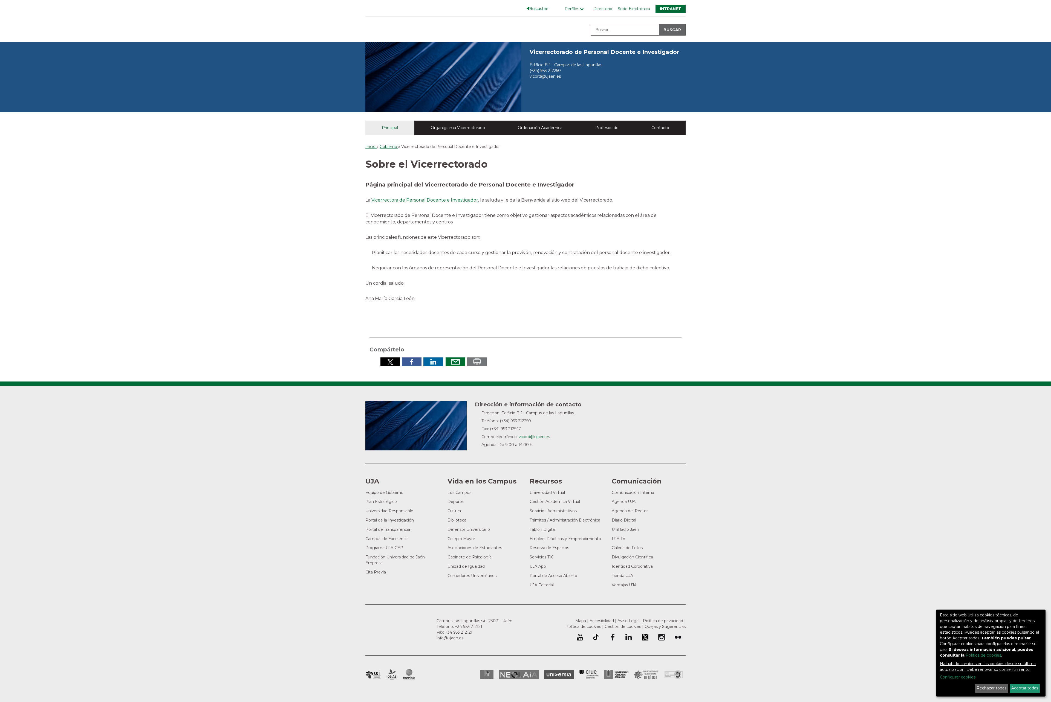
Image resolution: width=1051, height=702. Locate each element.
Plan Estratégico (381, 501)
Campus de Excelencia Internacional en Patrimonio (373, 674)
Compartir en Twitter (390, 361)
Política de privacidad (663, 620)
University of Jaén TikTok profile (596, 637)
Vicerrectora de (388, 200)
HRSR (486, 674)
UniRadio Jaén (625, 529)
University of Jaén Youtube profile (580, 637)
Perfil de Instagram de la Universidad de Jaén (661, 637)
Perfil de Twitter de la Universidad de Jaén (645, 637)
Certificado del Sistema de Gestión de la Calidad (673, 674)
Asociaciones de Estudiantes (474, 547)
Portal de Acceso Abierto (553, 575)
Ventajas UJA (624, 584)
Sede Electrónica (634, 8)
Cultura (454, 510)
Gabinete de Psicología (469, 557)
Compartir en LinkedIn (433, 361)
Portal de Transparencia (387, 529)
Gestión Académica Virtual (555, 501)
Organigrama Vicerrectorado (458, 127)
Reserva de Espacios (549, 547)
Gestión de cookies (623, 626)
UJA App (538, 566)
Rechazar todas (991, 688)
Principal (390, 127)
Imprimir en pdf (477, 361)
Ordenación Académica (540, 127)
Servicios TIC (542, 557)
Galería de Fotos (627, 547)
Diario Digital (624, 520)
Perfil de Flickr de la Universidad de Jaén (678, 637)
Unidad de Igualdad (466, 566)
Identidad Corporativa (632, 566)
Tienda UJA (622, 575)
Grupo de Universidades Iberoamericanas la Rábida (646, 674)
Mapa (580, 620)
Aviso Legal (628, 620)
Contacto (660, 127)
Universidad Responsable (389, 510)
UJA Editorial (542, 584)
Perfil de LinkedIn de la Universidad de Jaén (628, 637)
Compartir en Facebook (411, 361)
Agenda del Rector (630, 510)
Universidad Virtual (547, 492)
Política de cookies (583, 626)
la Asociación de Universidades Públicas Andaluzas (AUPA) (616, 674)
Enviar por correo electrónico (455, 361)
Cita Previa (375, 572)
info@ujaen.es (450, 638)
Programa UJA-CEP (384, 547)
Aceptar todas (1024, 688)
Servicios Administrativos (553, 510)
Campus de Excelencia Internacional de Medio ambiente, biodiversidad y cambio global (409, 674)
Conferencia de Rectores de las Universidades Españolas (589, 674)
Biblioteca (456, 520)
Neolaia (519, 674)
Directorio (602, 8)
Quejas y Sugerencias (665, 626)
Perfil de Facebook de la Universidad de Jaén (612, 637)
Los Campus (459, 492)
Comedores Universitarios (471, 575)
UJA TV (618, 538)
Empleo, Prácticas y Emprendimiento (565, 538)
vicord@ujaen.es (545, 76)
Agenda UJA (624, 501)
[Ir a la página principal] (443, 76)
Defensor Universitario (468, 529)
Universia (559, 674)
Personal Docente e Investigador (442, 200)
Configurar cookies (957, 677)
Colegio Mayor (461, 538)
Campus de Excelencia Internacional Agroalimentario (391, 674)
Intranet (670, 8)
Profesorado (607, 127)
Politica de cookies (983, 655)
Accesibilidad (602, 620)
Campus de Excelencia (387, 538)
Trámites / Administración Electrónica (565, 520)
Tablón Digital (543, 529)
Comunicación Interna (633, 492)
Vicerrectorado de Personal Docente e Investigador (604, 52)
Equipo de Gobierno (384, 492)
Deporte (455, 501)
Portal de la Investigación (389, 520)
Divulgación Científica (632, 557)
